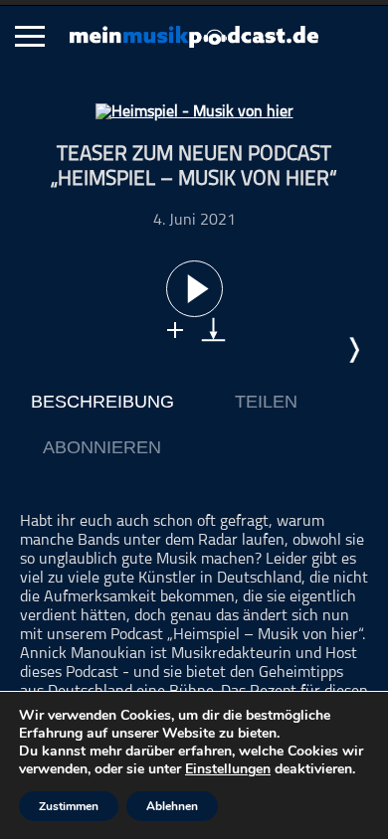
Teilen (266, 402)
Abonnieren (102, 447)
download (213, 329)
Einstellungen (228, 769)
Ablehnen (172, 806)
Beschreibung (102, 402)
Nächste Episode (353, 350)
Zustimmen (68, 806)
